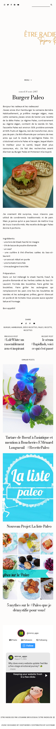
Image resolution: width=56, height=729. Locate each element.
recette (48, 327)
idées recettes (30, 327)
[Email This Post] (34, 323)
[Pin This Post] (29, 323)
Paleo (41, 327)
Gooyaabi (50, 725)
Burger (7, 327)
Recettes (28, 330)
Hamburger (16, 327)
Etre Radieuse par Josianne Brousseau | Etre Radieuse (26, 717)
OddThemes (24, 725)
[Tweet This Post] (22, 323)
